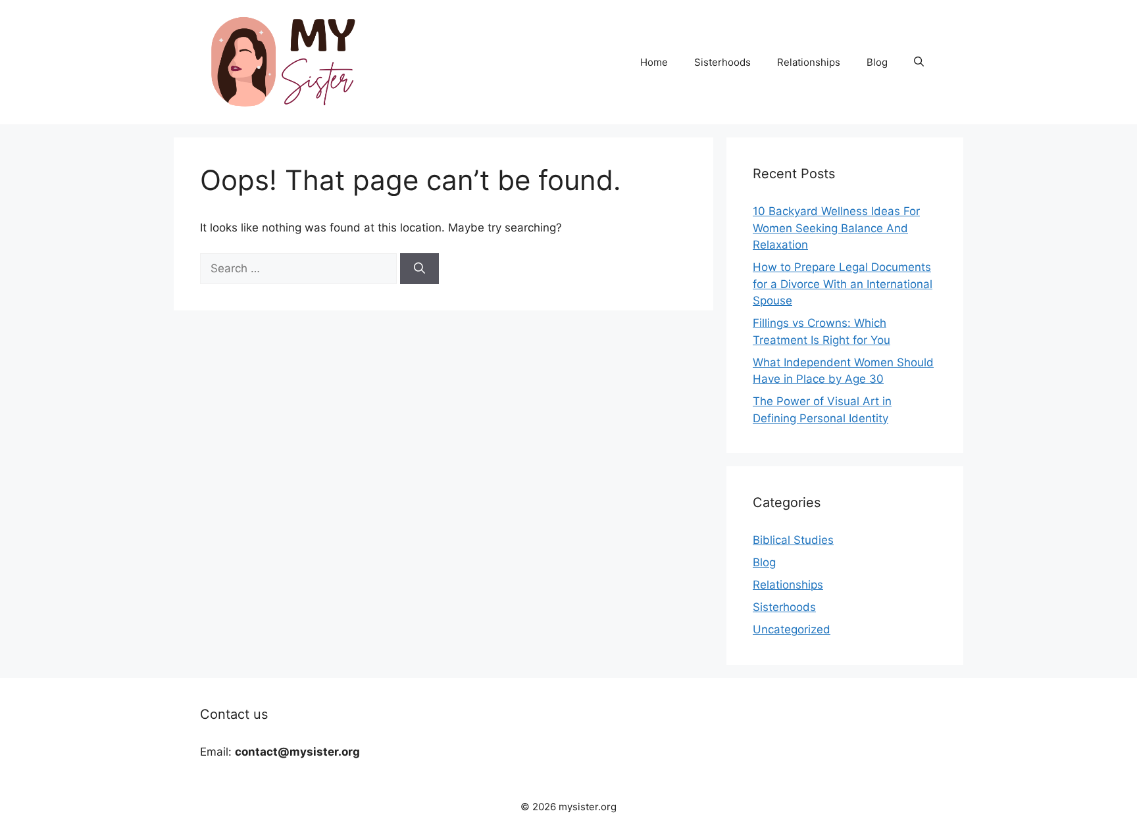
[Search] (419, 269)
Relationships (808, 62)
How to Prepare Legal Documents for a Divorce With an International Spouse (842, 283)
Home (654, 62)
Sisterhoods (722, 62)
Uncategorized (791, 629)
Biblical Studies (793, 540)
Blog (877, 62)
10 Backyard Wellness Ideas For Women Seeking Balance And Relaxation (836, 228)
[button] (919, 62)
